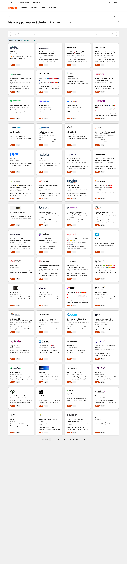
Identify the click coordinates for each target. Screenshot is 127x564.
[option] (17, 34)
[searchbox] (93, 22)
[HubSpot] (12, 7)
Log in (109, 2)
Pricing (44, 8)
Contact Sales (36, 2)
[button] (116, 17)
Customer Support (24, 2)
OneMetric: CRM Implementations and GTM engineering (76, 266)
